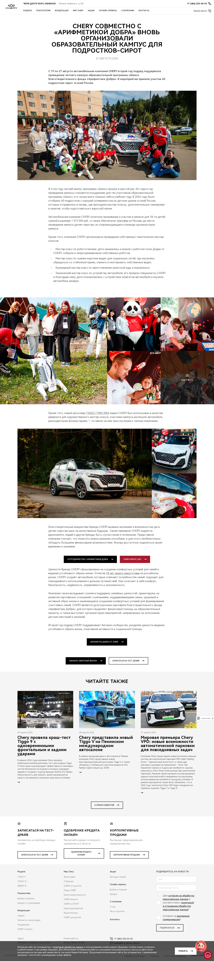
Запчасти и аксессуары (28, 920)
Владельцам (62, 11)
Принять (183, 951)
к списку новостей (104, 805)
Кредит (113, 894)
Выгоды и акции (118, 877)
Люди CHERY (70, 890)
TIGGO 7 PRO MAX (97, 413)
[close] (212, 718)
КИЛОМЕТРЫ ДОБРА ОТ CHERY (104, 642)
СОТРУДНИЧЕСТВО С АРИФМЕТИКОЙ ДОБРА (87, 559)
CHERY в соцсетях (72, 886)
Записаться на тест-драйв (125, 661)
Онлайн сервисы (108, 11)
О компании (127, 11)
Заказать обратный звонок (83, 661)
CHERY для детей (72, 917)
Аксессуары (69, 877)
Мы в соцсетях (117, 911)
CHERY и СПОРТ (71, 904)
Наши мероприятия (73, 908)
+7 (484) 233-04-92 (123, 939)
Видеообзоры (71, 913)
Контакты (144, 11)
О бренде (69, 881)
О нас (112, 907)
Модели (27, 11)
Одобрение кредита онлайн (81, 853)
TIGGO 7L (22, 881)
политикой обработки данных (68, 947)
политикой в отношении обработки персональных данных (178, 906)
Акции (91, 11)
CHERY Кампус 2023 (132, 559)
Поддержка (23, 924)
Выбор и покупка (25, 898)
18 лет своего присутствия (122, 573)
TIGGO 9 (21, 877)
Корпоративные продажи (127, 855)
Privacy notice (205, 718)
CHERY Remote (71, 899)
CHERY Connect (24, 929)
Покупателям (43, 11)
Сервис (21, 915)
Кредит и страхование (28, 903)
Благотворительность (75, 895)
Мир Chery (78, 11)
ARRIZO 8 (21, 886)
